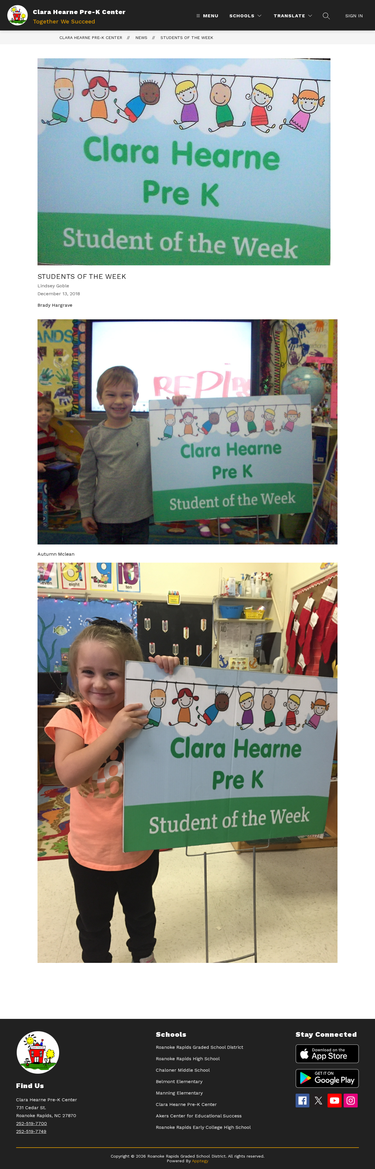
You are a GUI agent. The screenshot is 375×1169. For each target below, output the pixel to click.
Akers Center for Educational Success (199, 1116)
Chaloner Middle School (183, 1070)
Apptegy (200, 1160)
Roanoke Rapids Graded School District (199, 1047)
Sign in (354, 15)
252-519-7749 (31, 1131)
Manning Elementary (179, 1093)
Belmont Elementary (179, 1081)
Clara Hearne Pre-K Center (90, 37)
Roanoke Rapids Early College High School (203, 1127)
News (141, 37)
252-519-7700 (31, 1123)
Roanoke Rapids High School (188, 1058)
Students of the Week (187, 37)
